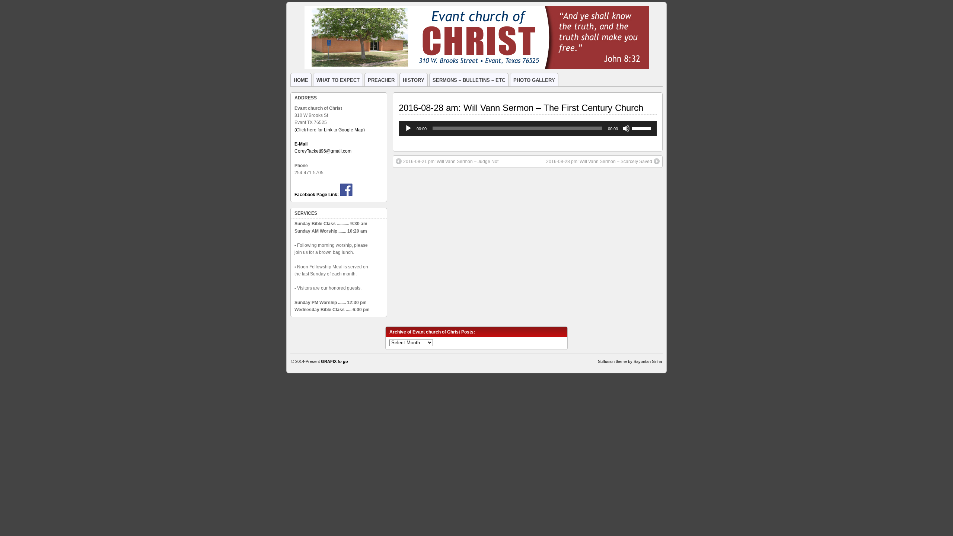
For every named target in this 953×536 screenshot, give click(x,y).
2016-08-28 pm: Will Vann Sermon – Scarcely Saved (599, 161)
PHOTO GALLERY (534, 80)
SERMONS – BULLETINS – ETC (469, 80)
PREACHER (381, 80)
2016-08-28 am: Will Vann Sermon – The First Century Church (521, 108)
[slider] (642, 127)
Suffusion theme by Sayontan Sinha (630, 361)
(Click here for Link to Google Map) (329, 130)
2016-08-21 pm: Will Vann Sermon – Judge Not (450, 161)
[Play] (408, 128)
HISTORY (413, 80)
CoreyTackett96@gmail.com (322, 151)
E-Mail (300, 144)
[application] (528, 128)
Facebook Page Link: (316, 194)
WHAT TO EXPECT (338, 80)
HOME (301, 80)
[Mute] (626, 128)
